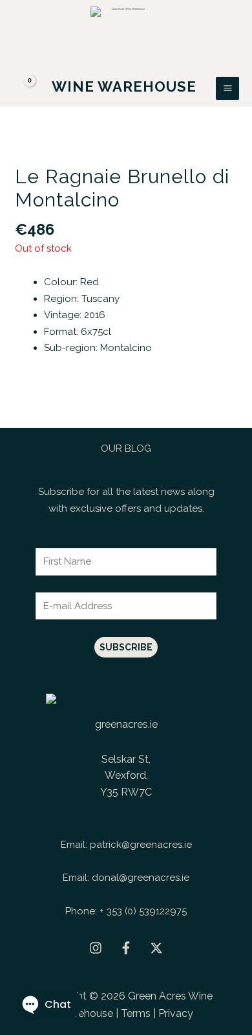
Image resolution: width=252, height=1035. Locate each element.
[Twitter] (156, 947)
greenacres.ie (126, 724)
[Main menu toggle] (227, 88)
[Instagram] (95, 947)
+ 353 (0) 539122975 (143, 911)
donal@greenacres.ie (140, 877)
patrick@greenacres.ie (141, 844)
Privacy (175, 1013)
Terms (136, 1013)
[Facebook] (126, 947)
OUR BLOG (126, 448)
